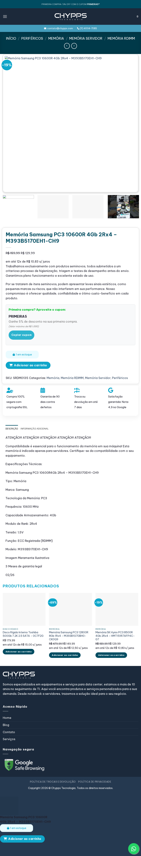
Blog (6, 725)
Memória (56, 38)
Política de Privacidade (94, 781)
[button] (5, 16)
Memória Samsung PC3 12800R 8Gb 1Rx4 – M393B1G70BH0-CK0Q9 (68, 636)
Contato (9, 732)
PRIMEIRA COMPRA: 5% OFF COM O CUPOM (70, 4)
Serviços (9, 739)
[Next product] (67, 46)
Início (11, 38)
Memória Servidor (85, 38)
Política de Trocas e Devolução (53, 781)
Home (7, 718)
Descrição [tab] (12, 429)
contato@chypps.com (59, 28)
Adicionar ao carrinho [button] (19, 651)
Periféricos (32, 38)
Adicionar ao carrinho (30, 365)
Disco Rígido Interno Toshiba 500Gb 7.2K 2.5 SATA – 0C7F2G (23, 634)
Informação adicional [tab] (34, 429)
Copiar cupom (21, 335)
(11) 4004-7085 (88, 28)
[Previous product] (74, 46)
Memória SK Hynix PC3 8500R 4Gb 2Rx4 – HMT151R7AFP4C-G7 (115, 636)
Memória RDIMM (121, 38)
